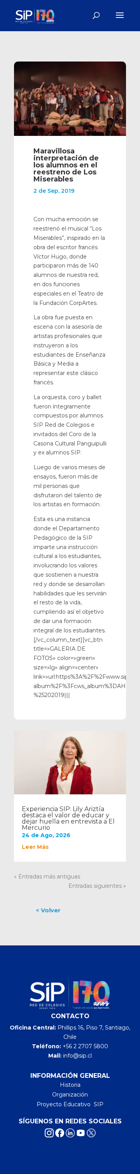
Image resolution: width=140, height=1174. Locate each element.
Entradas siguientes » (97, 885)
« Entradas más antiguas (47, 876)
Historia (70, 1084)
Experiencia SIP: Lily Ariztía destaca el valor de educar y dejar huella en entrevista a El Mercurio (68, 818)
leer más (35, 846)
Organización (70, 1094)
